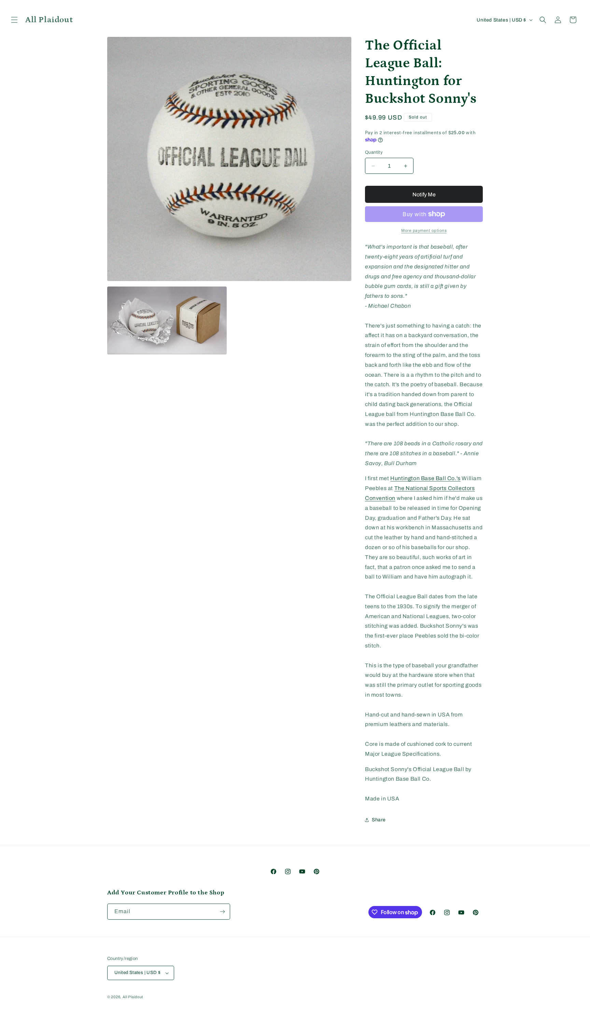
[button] (14, 19)
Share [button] (379, 819)
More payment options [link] (424, 230)
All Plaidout (133, 997)
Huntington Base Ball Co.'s (425, 478)
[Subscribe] (222, 912)
